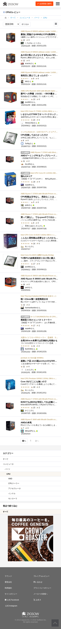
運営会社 (8, 582)
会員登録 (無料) (45, 4)
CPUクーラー (13, 483)
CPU (8, 474)
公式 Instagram (11, 606)
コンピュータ (8, 464)
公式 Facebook (13, 600)
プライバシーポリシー (42, 588)
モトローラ (12, 499)
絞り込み (25, 24)
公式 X (38, 600)
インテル (11, 493)
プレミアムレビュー (41, 576)
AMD (10, 479)
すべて (5, 459)
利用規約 (8, 588)
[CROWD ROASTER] (30, 538)
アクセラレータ (14, 488)
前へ (24, 441)
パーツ (7, 469)
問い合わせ (37, 582)
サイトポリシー (11, 594)
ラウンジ (8, 576)
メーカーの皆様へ (40, 594)
